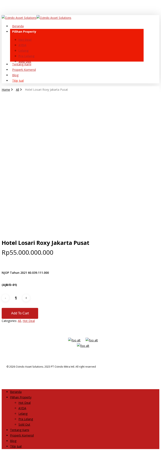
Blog (13, 441)
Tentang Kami (19, 430)
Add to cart (20, 313)
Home (6, 90)
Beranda (16, 392)
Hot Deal (29, 321)
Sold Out (24, 424)
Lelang (22, 414)
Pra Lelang (25, 419)
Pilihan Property (20, 397)
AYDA (22, 408)
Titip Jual (16, 446)
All (17, 90)
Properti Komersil (22, 435)
